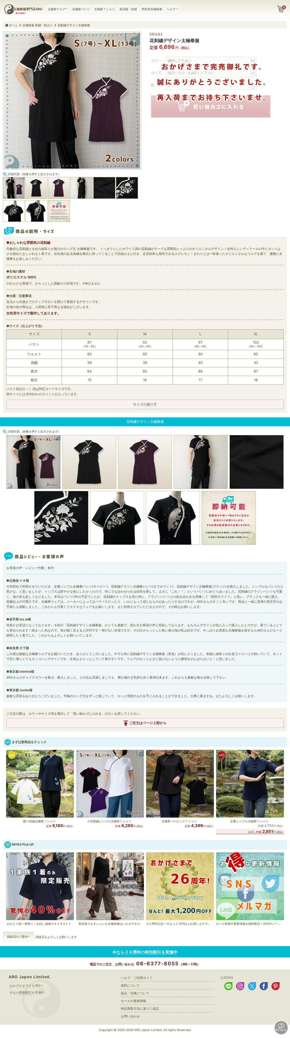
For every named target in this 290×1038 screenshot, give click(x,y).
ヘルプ (171, 9)
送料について (130, 985)
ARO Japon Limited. (30, 976)
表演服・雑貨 (128, 9)
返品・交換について (135, 993)
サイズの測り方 (145, 404)
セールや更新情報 (133, 1001)
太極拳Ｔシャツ (104, 9)
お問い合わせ (130, 1016)
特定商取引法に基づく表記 (140, 1008)
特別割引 (25, 992)
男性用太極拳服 (152, 9)
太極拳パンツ (81, 9)
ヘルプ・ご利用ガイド (136, 978)
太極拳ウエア (56, 9)
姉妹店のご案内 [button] (17, 936)
